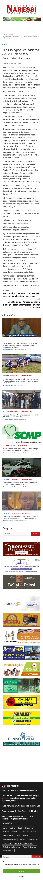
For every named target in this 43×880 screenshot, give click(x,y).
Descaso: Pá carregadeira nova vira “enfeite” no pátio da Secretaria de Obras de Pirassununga (21, 501)
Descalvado (29, 828)
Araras (5, 828)
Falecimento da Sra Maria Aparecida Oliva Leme (21, 806)
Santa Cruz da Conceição (23, 843)
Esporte (15, 832)
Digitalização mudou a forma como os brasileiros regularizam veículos (17, 817)
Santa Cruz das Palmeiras (11, 847)
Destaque (6, 445)
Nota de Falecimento (9, 839)
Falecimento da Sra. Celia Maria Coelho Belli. (20, 790)
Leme (5, 340)
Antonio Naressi (8, 349)
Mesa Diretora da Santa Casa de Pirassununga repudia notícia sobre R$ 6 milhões (21, 433)
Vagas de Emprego (29, 847)
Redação (5, 63)
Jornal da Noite (8, 835)
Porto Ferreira (7, 843)
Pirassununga (19, 340)
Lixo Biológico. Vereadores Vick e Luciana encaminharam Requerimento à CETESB (21, 303)
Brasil (20, 828)
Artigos (12, 828)
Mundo (25, 835)
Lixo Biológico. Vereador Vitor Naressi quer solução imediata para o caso (21, 293)
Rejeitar (21, 876)
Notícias (4, 44)
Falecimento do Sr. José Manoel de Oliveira (19, 811)
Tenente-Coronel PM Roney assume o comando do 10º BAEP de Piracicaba (21, 399)
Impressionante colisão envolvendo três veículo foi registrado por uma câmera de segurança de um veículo (21, 363)
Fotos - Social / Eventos (29, 832)
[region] (21, 869)
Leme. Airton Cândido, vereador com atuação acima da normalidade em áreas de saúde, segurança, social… (21, 327)
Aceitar (21, 871)
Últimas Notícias (30, 340)
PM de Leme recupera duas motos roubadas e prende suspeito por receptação (21, 467)
